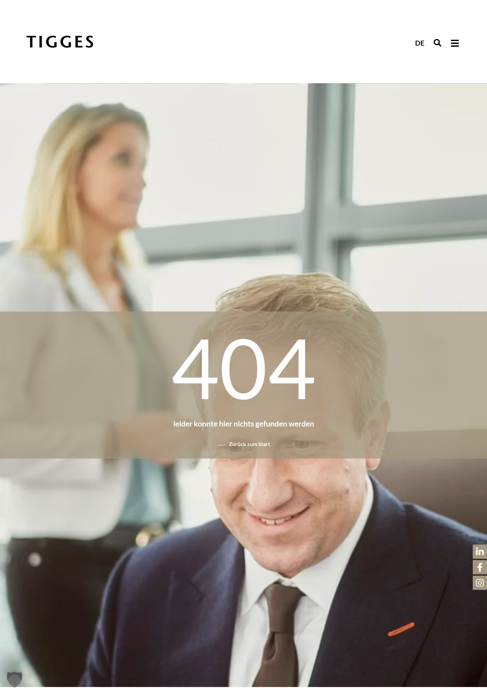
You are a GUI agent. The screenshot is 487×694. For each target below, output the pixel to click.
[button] (437, 43)
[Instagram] (480, 583)
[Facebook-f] (480, 567)
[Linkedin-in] (480, 552)
